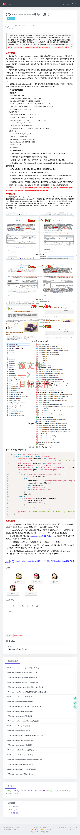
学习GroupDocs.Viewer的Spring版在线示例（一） (23, 769)
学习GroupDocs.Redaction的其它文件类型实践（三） (24, 706)
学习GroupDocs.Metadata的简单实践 (19, 745)
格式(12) (49, 791)
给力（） (19, 582)
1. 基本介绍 (14, 806)
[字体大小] (32, 606)
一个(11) (55, 791)
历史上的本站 (72, 829)
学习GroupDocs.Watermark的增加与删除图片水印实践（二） (27, 692)
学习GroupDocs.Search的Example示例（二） (22, 764)
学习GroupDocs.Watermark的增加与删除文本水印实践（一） (27, 687)
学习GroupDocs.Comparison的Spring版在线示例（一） (25, 735)
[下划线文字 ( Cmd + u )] (22, 606)
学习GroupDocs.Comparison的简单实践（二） (22, 740)
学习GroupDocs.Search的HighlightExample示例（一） (25, 759)
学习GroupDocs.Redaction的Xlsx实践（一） (21, 697)
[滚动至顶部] (75, 703)
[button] (62, 3)
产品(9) (15, 793)
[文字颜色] (37, 606)
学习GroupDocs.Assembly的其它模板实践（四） (23, 682)
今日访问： (38, 829)
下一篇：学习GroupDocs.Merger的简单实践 (59, 561)
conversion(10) (65, 791)
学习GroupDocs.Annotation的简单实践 (20, 711)
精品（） (37, 582)
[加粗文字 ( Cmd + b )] (13, 606)
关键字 (11, 786)
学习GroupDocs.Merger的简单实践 (18, 726)
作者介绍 (74, 827)
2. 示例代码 (14, 810)
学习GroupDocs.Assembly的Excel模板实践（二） (23, 672)
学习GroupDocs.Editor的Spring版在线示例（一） (23, 750)
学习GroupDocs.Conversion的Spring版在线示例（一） (25, 721)
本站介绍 (63, 827)
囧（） (56, 582)
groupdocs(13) (40, 791)
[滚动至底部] (75, 707)
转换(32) (9, 791)
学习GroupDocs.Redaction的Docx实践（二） (22, 701)
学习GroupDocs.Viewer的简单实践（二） (20, 774)
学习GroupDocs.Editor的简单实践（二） (20, 755)
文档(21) (16, 791)
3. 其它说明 (14, 813)
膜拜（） (13, 593)
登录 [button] (75, 4)
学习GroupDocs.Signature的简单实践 (19, 716)
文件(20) (23, 791)
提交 (10, 635)
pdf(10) (8, 793)
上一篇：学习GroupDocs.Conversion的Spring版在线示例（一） (22, 562)
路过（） (31, 593)
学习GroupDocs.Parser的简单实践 (18, 730)
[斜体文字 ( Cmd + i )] (18, 606)
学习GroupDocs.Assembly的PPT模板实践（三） (23, 677)
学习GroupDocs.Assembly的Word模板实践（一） (23, 668)
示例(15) (30, 791)
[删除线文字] (27, 606)
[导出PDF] (75, 698)
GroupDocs (11, 18)
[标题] (8, 606)
